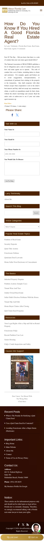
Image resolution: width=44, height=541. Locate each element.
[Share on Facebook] (12, 115)
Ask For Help (9, 181)
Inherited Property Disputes (14, 279)
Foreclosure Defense (11, 253)
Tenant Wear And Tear (12, 288)
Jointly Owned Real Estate (13, 292)
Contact (9, 454)
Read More (7, 103)
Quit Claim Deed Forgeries (14, 310)
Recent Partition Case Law (13, 335)
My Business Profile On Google (15, 486)
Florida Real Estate (25, 46)
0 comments (21, 49)
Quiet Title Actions (11, 248)
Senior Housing (10, 339)
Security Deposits (10, 244)
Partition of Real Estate (12, 239)
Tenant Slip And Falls (12, 302)
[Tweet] (17, 115)
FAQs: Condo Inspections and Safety (17, 344)
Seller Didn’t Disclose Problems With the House (21, 297)
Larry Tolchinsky (11, 46)
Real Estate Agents (10, 49)
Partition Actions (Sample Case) (15, 283)
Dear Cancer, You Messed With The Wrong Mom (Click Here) (22, 399)
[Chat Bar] (22, 537)
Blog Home (10, 443)
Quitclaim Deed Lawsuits (13, 257)
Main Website (11, 447)
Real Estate (35, 46)
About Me (8, 199)
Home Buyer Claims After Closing (16, 306)
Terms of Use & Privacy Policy (17, 458)
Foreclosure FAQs (10, 330)
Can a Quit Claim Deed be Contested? (19, 423)
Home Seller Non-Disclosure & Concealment (20, 262)
